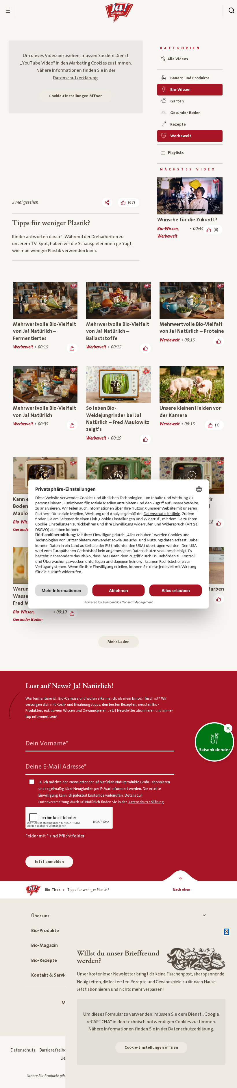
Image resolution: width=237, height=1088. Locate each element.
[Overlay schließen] (226, 931)
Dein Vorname (46, 743)
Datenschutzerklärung (75, 77)
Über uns (40, 915)
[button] (228, 728)
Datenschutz (23, 1050)
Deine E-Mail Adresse (55, 766)
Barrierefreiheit (54, 1050)
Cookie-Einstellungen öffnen (76, 96)
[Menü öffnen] (8, 10)
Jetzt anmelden (49, 861)
